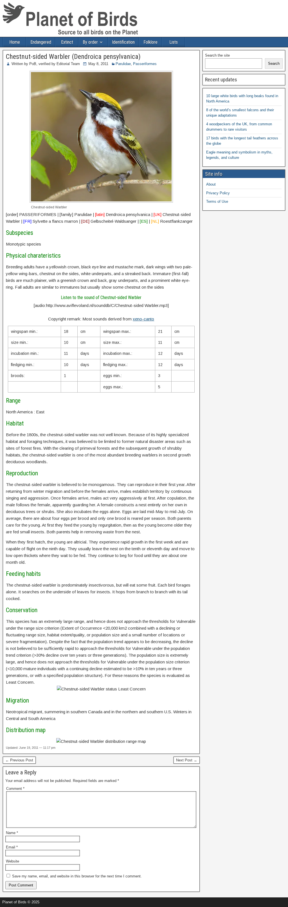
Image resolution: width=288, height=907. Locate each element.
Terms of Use (217, 201)
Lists (173, 42)
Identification (123, 42)
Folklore (150, 42)
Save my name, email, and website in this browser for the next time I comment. (77, 876)
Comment (15, 788)
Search (274, 63)
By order (90, 42)
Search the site (217, 55)
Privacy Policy (218, 193)
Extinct (67, 42)
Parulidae (123, 64)
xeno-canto (143, 319)
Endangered (40, 42)
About (211, 184)
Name (12, 833)
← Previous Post (19, 760)
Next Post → (186, 760)
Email (12, 847)
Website (12, 861)
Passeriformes (145, 64)
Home (14, 42)
